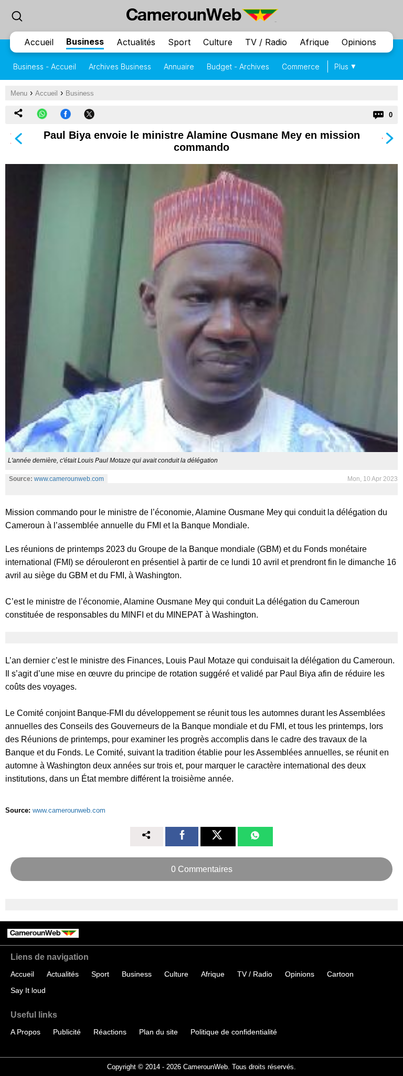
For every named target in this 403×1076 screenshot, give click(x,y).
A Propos (25, 1032)
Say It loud (28, 990)
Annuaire (179, 66)
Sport (179, 42)
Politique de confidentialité (233, 1032)
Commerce (301, 66)
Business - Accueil (44, 66)
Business (85, 41)
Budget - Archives (238, 66)
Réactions (109, 1032)
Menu (18, 93)
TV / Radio (266, 42)
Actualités (135, 42)
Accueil (39, 42)
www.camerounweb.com (69, 479)
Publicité (67, 1032)
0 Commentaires (201, 869)
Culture (217, 42)
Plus (341, 66)
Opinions (359, 42)
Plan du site (158, 1032)
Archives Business (120, 66)
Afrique (314, 42)
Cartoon (340, 974)
